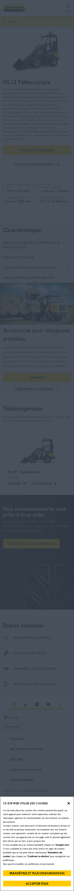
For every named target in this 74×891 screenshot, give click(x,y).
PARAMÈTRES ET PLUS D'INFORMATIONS (37, 873)
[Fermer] (68, 803)
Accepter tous (37, 883)
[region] (37, 843)
